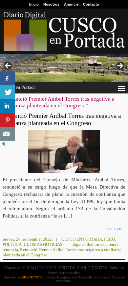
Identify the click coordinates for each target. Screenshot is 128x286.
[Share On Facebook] (7, 78)
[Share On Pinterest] (7, 120)
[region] (64, 67)
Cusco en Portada (81, 239)
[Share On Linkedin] (7, 106)
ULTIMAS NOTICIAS (43, 244)
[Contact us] (7, 134)
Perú (109, 239)
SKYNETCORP (33, 277)
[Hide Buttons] (3, 145)
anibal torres (93, 244)
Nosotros (51, 4)
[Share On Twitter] (7, 92)
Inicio (34, 4)
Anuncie (71, 4)
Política (12, 244)
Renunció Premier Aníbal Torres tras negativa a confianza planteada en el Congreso (62, 119)
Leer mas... (114, 228)
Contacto (91, 4)
